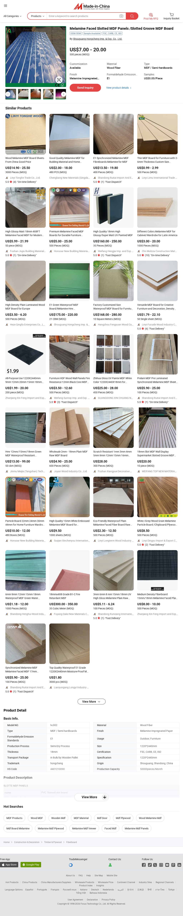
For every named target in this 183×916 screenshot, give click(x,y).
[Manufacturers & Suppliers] (92, 6)
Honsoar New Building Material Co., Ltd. (76, 251)
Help (88, 875)
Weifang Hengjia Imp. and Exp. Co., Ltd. (120, 251)
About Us (70, 875)
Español (29, 889)
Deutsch (95, 889)
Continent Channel (126, 882)
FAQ (81, 875)
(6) (155, 328)
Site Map (99, 875)
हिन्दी (150, 889)
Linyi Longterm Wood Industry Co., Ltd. (119, 540)
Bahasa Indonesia (98, 892)
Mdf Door (102, 818)
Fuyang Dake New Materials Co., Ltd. (74, 614)
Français (55, 889)
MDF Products (14, 818)
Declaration (92, 899)
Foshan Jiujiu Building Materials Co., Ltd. (32, 251)
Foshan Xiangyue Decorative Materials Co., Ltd (124, 471)
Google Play (30, 864)
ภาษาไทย (159, 889)
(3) (67, 402)
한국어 (130, 889)
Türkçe (171, 889)
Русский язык (69, 889)
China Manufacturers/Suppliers (56, 882)
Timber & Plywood (53, 842)
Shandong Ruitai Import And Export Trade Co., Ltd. (126, 177)
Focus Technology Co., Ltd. (94, 903)
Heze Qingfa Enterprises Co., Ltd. (28, 324)
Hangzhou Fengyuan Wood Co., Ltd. (118, 324)
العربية (120, 889)
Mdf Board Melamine (17, 828)
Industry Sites (145, 882)
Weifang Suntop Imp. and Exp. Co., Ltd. (75, 398)
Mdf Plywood (123, 818)
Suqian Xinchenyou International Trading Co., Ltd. (81, 540)
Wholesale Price (105, 882)
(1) (111, 181)
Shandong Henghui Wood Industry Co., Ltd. (34, 614)
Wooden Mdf (58, 818)
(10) (157, 255)
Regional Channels (165, 882)
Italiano (83, 889)
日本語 (140, 889)
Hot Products (12, 882)
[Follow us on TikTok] (150, 864)
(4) (24, 181)
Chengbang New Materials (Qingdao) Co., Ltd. (74, 177)
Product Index (86, 885)
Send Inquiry (85, 87)
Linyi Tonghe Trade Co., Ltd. (25, 177)
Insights (100, 885)
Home (6, 842)
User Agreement (75, 899)
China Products (29, 882)
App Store (9, 864)
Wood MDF (37, 818)
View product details (117, 87)
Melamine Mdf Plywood (51, 828)
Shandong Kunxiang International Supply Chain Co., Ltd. (129, 614)
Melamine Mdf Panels (137, 828)
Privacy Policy (108, 899)
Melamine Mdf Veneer (84, 828)
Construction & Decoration (26, 842)
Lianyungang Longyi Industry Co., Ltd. (75, 687)
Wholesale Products (84, 882)
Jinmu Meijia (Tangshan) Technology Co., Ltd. (35, 471)
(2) (155, 544)
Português (42, 889)
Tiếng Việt (81, 892)
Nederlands (108, 889)
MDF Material (81, 818)
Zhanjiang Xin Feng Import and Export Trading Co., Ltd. (35, 398)
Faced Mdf (110, 828)
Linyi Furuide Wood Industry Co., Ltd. (162, 324)
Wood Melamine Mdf (150, 818)
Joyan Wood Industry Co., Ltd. (71, 471)
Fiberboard (71, 842)
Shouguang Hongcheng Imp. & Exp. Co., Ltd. (97, 38)
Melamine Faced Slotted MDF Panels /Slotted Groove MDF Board (121, 28)
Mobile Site (112, 875)
